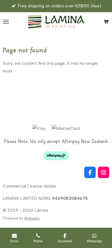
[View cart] (106, 21)
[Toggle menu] (6, 21)
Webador (32, 218)
